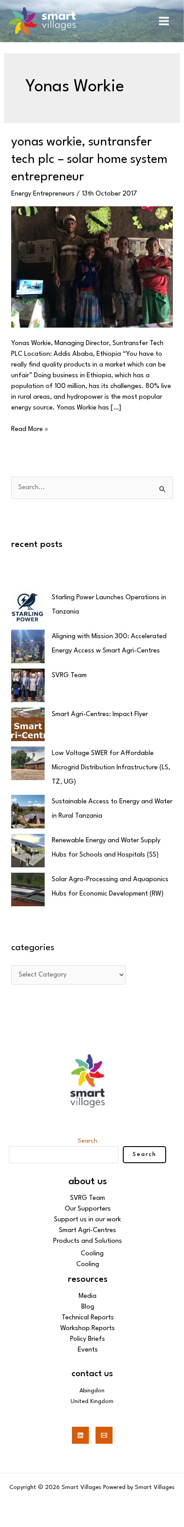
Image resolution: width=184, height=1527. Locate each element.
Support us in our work (87, 1219)
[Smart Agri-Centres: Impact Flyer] (28, 724)
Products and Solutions (87, 1241)
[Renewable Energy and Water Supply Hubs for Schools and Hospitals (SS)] (28, 850)
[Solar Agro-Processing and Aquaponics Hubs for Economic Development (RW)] (28, 889)
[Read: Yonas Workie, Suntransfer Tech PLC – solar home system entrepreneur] (92, 267)
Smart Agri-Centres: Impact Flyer (100, 714)
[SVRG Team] (28, 685)
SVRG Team (69, 675)
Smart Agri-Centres (87, 1230)
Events (88, 1350)
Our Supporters (88, 1209)
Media (87, 1296)
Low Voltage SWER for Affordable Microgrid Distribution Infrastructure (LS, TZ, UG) (111, 767)
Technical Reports (88, 1317)
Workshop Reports (87, 1328)
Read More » (29, 428)
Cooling (92, 1253)
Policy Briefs (87, 1339)
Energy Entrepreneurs (43, 194)
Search (87, 1141)
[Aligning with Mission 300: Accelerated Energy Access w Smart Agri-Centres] (28, 646)
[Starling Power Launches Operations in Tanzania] (28, 607)
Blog (87, 1307)
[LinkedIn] (80, 1435)
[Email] (104, 1435)
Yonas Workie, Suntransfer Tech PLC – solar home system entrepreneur (89, 159)
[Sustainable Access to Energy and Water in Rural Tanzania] (28, 811)
